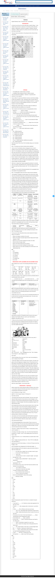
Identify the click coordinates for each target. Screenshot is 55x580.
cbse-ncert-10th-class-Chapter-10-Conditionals (6, 68)
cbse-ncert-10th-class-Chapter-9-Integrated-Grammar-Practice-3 (6, 62)
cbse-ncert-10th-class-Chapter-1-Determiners (5, 18)
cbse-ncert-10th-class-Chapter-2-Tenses (5, 23)
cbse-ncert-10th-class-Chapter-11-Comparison (6, 72)
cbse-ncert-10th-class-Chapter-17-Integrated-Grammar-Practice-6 (6, 107)
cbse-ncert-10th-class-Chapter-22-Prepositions (6, 135)
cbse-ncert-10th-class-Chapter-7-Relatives (5, 52)
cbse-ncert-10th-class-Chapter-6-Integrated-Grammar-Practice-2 (6, 46)
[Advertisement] (25, 567)
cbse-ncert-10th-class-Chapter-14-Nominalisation (6, 88)
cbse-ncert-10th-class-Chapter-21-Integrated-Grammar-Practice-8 (6, 118)
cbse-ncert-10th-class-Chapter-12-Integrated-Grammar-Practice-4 (6, 78)
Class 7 (33, 5)
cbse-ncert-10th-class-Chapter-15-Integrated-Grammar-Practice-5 (6, 94)
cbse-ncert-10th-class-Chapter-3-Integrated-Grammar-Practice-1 (6, 39)
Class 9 (25, 5)
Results (18, 5)
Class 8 (29, 5)
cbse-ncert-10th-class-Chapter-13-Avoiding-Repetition (6, 84)
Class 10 (21, 5)
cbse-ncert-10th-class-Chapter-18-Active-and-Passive (6, 112)
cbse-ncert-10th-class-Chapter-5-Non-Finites (5, 33)
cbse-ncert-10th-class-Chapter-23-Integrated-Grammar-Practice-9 (6, 125)
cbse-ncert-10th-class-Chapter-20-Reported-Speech (6, 131)
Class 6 (37, 5)
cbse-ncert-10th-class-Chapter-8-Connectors (5, 56)
